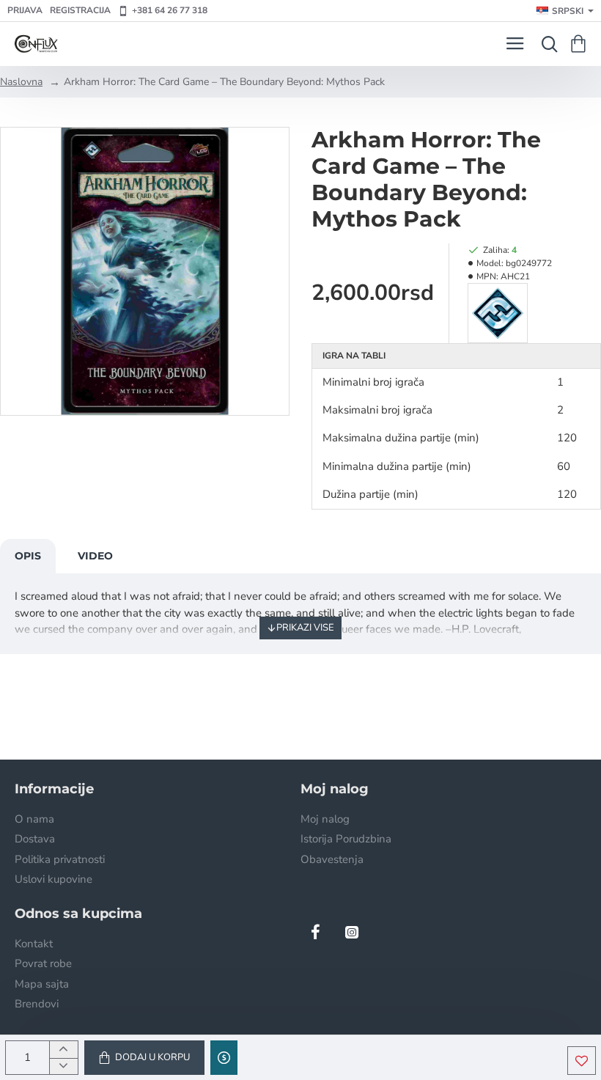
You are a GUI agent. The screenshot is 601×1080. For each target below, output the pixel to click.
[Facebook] (315, 932)
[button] (144, 1057)
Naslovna (21, 81)
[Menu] (514, 44)
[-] (63, 1066)
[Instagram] (351, 932)
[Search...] (546, 44)
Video (95, 555)
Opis (28, 555)
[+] (63, 1049)
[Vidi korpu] (581, 44)
